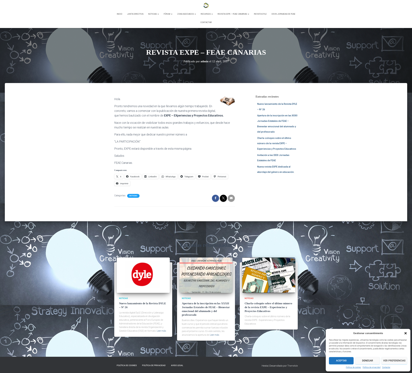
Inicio (119, 14)
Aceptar (341, 360)
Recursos (206, 14)
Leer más (161, 331)
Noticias (152, 14)
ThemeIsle (292, 365)
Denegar (367, 360)
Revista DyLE (260, 14)
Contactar (386, 367)
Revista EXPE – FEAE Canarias (233, 14)
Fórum (167, 14)
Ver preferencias (394, 360)
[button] (405, 333)
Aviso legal (177, 365)
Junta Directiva (135, 14)
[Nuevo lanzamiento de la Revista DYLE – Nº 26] (143, 275)
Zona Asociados (185, 14)
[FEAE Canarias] (205, 6)
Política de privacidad (371, 367)
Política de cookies (353, 367)
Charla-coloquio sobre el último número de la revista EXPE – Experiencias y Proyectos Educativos (276, 143)
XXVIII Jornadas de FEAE (283, 14)
